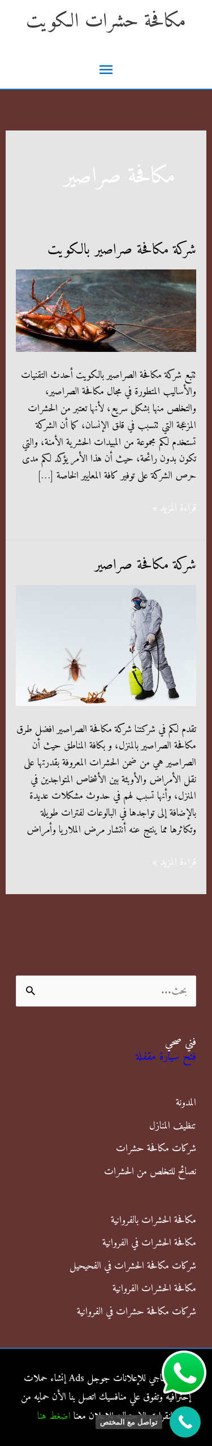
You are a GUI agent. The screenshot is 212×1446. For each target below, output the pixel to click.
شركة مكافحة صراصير (145, 565)
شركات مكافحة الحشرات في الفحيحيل (133, 1266)
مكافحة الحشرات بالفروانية (153, 1220)
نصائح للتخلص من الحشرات (150, 1172)
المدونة (186, 1103)
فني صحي (180, 1042)
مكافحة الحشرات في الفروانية (149, 1243)
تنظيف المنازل (172, 1126)
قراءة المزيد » (174, 508)
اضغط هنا (54, 1416)
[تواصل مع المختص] (185, 1422)
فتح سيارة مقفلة (166, 1057)
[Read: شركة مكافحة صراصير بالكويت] (106, 310)
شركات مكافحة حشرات (156, 1148)
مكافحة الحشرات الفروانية (154, 1288)
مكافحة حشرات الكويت (106, 22)
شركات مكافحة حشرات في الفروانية (136, 1312)
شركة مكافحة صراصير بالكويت (121, 250)
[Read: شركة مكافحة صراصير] (106, 645)
